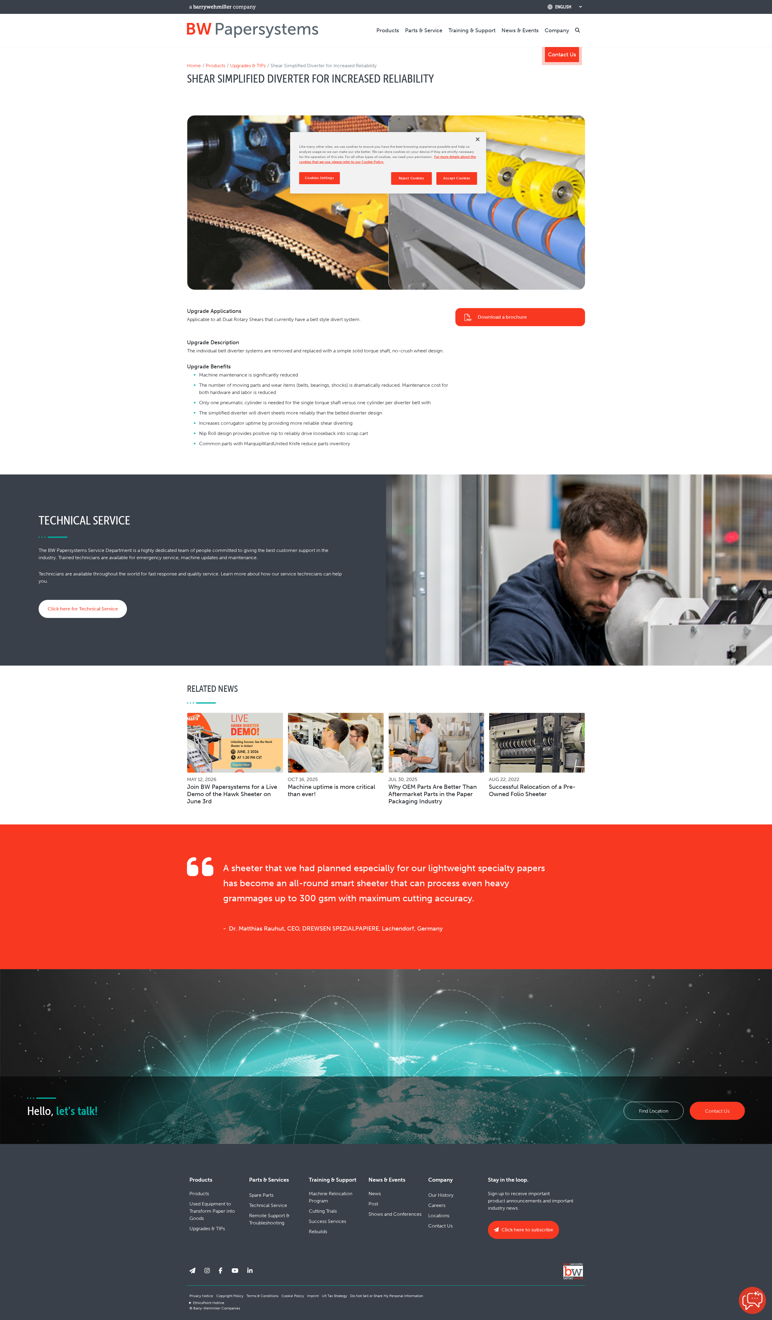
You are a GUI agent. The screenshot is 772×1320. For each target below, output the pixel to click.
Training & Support (471, 30)
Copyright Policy (229, 1296)
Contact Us (562, 54)
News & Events (520, 30)
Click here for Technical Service (83, 609)
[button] (752, 1300)
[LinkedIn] (250, 1270)
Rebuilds (318, 1231)
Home (194, 65)
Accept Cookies (456, 178)
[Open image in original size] (252, 30)
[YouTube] (235, 1270)
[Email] (192, 1270)
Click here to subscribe (526, 1230)
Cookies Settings (319, 178)
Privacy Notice (201, 1296)
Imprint (313, 1296)
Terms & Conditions (262, 1296)
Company (557, 30)
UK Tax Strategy (334, 1296)
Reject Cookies (411, 178)
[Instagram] (207, 1270)
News (375, 1193)
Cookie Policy (292, 1296)
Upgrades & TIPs (248, 65)
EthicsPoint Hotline (208, 1303)
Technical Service (268, 1205)
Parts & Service (423, 30)
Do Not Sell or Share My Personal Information (386, 1296)
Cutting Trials (323, 1211)
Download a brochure (502, 317)
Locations (438, 1215)
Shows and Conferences (395, 1214)
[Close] (477, 139)
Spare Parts (261, 1195)
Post (373, 1204)
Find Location (653, 1111)
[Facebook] (221, 1270)
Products (387, 30)
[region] (388, 163)
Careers (436, 1205)
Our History (441, 1195)
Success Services (327, 1221)
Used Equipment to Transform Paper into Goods (212, 1211)
